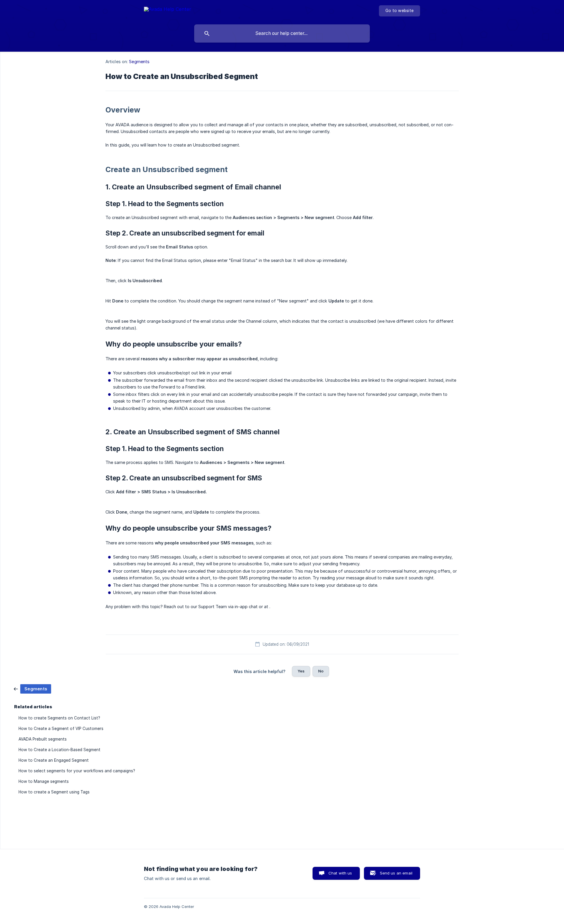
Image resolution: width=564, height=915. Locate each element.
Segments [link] (139, 61)
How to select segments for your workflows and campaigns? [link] (77, 770)
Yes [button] (301, 671)
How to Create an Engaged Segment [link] (54, 760)
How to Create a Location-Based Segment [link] (59, 749)
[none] (167, 10)
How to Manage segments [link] (44, 781)
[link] (32, 688)
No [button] (320, 671)
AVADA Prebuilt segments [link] (43, 739)
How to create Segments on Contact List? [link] (59, 718)
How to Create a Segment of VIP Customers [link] (61, 728)
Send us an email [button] (396, 873)
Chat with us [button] (340, 873)
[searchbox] (282, 33)
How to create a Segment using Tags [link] (54, 792)
